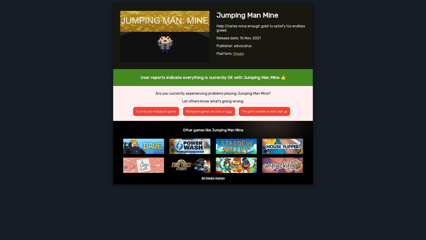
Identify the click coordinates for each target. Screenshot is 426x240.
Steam (238, 54)
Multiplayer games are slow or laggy (209, 111)
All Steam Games (213, 178)
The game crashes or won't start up (264, 111)
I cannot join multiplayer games (156, 111)
